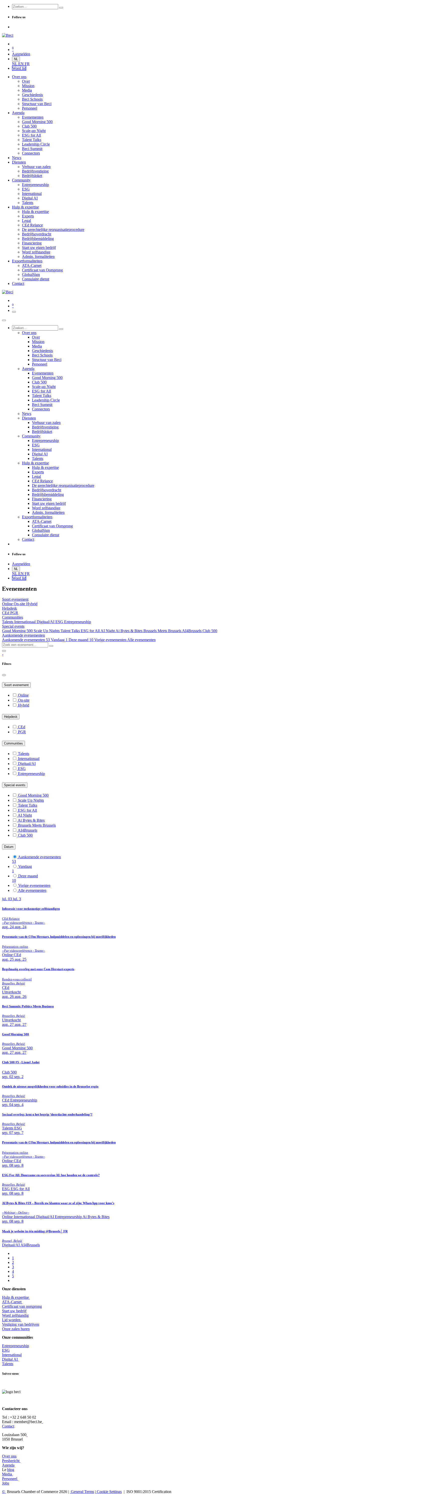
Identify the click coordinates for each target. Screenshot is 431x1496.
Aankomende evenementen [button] (23, 635)
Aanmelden (21, 54)
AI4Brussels (192, 631)
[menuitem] (15, 64)
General (82, 1492)
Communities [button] (12, 617)
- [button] (2, 654)
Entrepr (15, 1346)
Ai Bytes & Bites (129, 631)
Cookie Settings (109, 1492)
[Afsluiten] (4, 320)
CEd (6, 613)
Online (8, 604)
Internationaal (25, 622)
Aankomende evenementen (26, 640)
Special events (14, 785)
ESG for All (91, 631)
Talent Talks (71, 631)
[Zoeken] (61, 7)
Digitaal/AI (46, 622)
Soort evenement (16, 685)
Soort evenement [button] (15, 599)
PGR (14, 613)
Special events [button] (13, 626)
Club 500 (210, 631)
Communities (13, 743)
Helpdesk (10, 717)
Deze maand (81, 640)
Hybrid (31, 604)
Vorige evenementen (110, 640)
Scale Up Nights (47, 631)
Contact (8, 1426)
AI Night (108, 631)
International (12, 1355)
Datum (8, 847)
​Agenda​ (8, 1465)
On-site (20, 604)
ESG (59, 622)
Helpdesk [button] (9, 608)
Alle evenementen (141, 640)
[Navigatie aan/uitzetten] (14, 312)
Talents (8, 622)
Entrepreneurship (77, 622)
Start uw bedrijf (14, 1311)
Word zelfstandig (15, 1315)
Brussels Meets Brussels (162, 631)
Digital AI (10, 1359)
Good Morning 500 (18, 631)
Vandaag (59, 640)
